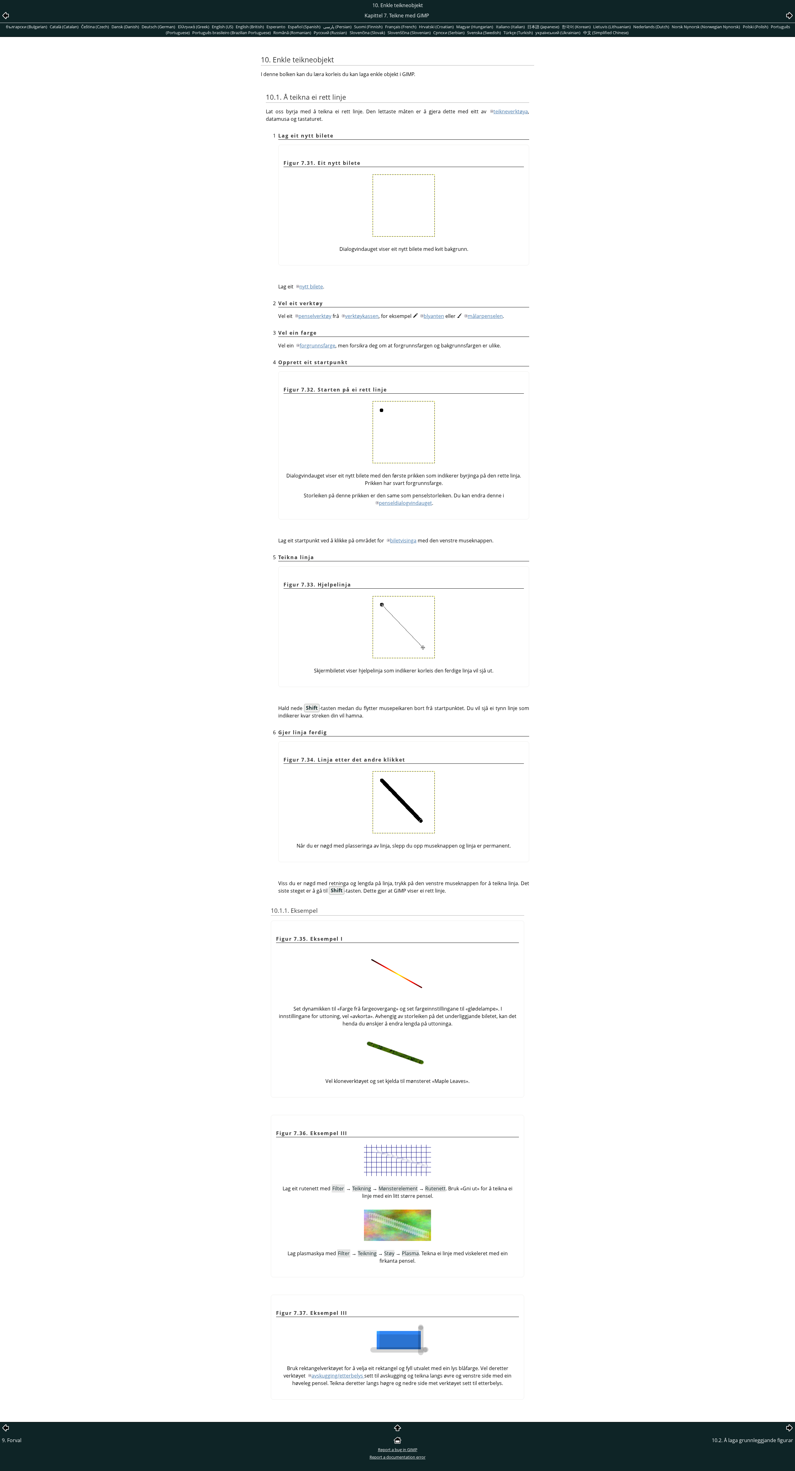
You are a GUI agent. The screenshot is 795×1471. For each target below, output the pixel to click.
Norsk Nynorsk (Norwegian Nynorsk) (706, 26)
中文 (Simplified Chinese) (606, 32)
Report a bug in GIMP (397, 1449)
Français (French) (400, 26)
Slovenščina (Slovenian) (409, 32)
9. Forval (11, 1440)
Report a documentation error (397, 1457)
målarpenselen (485, 316)
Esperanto (275, 26)
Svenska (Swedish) (484, 32)
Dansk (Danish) (125, 26)
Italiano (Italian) (510, 26)
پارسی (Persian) (337, 26)
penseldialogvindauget (405, 503)
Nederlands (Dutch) (651, 26)
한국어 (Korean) (576, 26)
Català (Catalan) (64, 26)
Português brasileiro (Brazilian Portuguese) (231, 32)
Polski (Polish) (755, 26)
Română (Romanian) (292, 32)
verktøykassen (362, 316)
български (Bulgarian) (26, 26)
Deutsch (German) (158, 26)
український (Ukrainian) (557, 32)
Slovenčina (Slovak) (367, 32)
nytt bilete (311, 286)
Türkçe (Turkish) (518, 32)
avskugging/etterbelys (337, 1375)
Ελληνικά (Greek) (193, 26)
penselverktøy (314, 316)
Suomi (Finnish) (368, 26)
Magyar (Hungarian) (474, 26)
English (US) (222, 26)
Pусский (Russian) (330, 32)
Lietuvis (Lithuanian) (612, 26)
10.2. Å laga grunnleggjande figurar (752, 1440)
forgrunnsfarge (317, 345)
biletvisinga (403, 540)
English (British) (250, 26)
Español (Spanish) (304, 26)
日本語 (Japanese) (543, 26)
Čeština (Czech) (95, 26)
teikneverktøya (510, 111)
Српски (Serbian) (449, 32)
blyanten (434, 316)
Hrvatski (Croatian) (436, 26)
